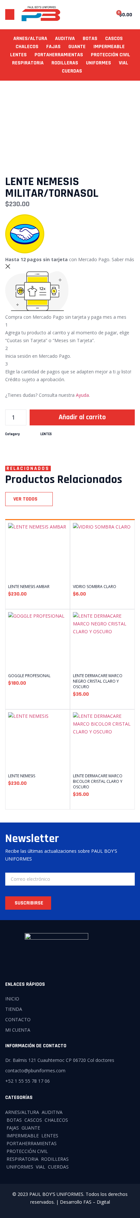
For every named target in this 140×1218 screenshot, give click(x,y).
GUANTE (77, 46)
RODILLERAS (64, 63)
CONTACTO (18, 1019)
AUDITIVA (65, 38)
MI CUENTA (17, 1030)
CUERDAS (72, 71)
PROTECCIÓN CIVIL (110, 54)
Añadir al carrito (82, 417)
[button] (9, 14)
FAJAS (53, 46)
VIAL (123, 63)
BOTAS (90, 38)
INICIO (12, 999)
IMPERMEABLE (109, 46)
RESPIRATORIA (28, 63)
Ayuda (82, 395)
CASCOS (114, 38)
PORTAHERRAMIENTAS (59, 54)
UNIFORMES (98, 63)
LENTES (18, 54)
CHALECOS (27, 46)
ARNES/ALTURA (30, 38)
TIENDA (13, 1009)
